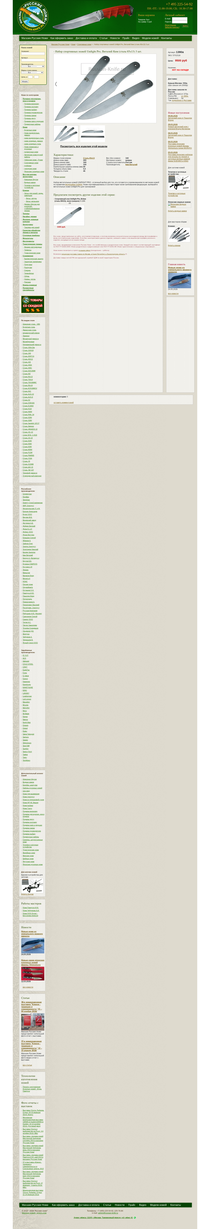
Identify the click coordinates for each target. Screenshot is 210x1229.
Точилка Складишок (30, 628)
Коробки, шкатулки (30, 785)
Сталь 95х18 (28, 385)
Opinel (25, 728)
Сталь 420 (27, 362)
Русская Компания (30, 611)
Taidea (25, 754)
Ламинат (26, 336)
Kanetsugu (27, 684)
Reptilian (26, 497)
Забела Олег (28, 543)
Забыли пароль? (172, 27)
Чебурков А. (27, 637)
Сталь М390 (27, 450)
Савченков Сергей (30, 616)
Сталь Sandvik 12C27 (31, 423)
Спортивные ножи (31, 163)
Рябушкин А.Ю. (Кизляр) (32, 613)
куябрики (27, 166)
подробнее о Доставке (182, 100)
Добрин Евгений (29, 526)
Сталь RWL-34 (28, 415)
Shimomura (27, 743)
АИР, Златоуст (28, 506)
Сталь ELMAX (28, 406)
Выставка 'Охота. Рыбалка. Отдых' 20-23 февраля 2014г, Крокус (33, 1112)
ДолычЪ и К (27, 529)
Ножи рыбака (28, 805)
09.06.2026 (173, 116)
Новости (115, 38)
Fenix (25, 673)
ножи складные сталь (32, 144)
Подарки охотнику (31, 107)
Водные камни (30, 182)
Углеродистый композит (32, 476)
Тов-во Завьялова (30, 625)
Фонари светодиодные (33, 247)
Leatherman (27, 696)
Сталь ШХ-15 (28, 467)
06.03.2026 (173, 142)
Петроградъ (27, 599)
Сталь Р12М (27, 452)
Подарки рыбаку (30, 110)
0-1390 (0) (70, 201)
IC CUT (25, 655)
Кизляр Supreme (29, 552)
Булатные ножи (30, 130)
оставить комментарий (64, 403)
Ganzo (25, 679)
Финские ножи (28, 856)
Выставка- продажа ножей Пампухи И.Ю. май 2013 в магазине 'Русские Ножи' (33, 1157)
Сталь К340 (27, 441)
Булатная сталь (29, 327)
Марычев (26, 573)
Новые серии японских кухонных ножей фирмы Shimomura (32, 962)
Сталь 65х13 (28, 377)
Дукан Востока (28, 535)
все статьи (27, 1065)
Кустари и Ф (27, 567)
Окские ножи (28, 584)
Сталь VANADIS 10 (30, 429)
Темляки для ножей (31, 227)
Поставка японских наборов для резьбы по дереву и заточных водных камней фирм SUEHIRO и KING (180, 158)
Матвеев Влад (28, 576)
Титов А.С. (27, 622)
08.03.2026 (173, 133)
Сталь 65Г (27, 374)
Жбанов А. (27, 541)
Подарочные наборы (32, 124)
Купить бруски (27, 894)
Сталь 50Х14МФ (29, 371)
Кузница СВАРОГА (30, 564)
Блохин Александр (30, 511)
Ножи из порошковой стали (33, 800)
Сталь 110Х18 (28, 350)
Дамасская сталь (29, 330)
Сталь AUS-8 (28, 397)
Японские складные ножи (34, 171)
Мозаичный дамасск (31, 339)
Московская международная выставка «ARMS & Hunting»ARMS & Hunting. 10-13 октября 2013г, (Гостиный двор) (33, 1122)
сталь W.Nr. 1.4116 (30, 435)
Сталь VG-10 (28, 432)
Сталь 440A (27, 365)
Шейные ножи (28, 859)
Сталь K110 (27, 409)
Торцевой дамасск (30, 473)
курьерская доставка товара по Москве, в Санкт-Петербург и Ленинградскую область (93, 254)
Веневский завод (29, 520)
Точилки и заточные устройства (176, 194)
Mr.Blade (26, 714)
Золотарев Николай (30, 549)
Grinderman (27, 494)
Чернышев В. (28, 640)
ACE (24, 658)
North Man (27, 722)
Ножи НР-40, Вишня (30, 803)
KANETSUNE (28, 687)
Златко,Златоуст (29, 546)
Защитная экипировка (33, 262)
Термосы (27, 250)
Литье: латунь (31, 198)
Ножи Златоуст (29, 797)
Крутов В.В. (27, 561)
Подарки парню (30, 115)
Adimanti (26, 661)
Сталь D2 (26, 400)
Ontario (25, 725)
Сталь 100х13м (29, 347)
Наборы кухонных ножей (32, 788)
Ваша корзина (146, 15)
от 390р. (184, 96)
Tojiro (25, 757)
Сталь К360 (27, 444)
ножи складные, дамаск (33, 141)
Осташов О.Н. (28, 590)
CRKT (25, 667)
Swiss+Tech (27, 752)
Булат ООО (27, 514)
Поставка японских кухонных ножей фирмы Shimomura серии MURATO (180, 146)
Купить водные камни (177, 211)
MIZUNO (26, 708)
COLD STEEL (28, 664)
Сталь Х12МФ (28, 464)
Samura (26, 737)
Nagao (25, 717)
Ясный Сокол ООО (30, 643)
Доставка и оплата (86, 38)
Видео (135, 38)
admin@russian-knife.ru (108, 1213)
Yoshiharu (26, 760)
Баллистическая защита (33, 259)
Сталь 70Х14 (28, 379)
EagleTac (26, 670)
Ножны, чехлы (30, 279)
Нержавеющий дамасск (32, 344)
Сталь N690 (27, 412)
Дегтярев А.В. (28, 523)
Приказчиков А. (29, 602)
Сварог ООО (28, 619)
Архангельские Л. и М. (31, 508)
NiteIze (25, 719)
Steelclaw (26, 500)
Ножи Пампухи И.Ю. (31, 908)
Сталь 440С (27, 368)
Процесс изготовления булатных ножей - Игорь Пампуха (32, 1089)
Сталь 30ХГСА (28, 356)
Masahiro (26, 702)
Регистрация (170, 25)
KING (25, 690)
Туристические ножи (32, 253)
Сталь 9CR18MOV (30, 388)
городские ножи (30, 169)
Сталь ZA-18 (28, 438)
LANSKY (26, 693)
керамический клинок (31, 333)
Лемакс (26, 570)
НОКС (25, 581)
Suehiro (25, 749)
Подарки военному (31, 104)
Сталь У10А (27, 458)
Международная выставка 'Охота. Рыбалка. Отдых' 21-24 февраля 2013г (33, 1192)
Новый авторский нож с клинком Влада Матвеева (179, 128)
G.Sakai (26, 676)
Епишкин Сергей (29, 538)
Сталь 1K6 (27, 353)
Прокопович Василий (31, 605)
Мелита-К (26, 578)
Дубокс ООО (28, 532)
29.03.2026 (173, 124)
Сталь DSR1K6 (28, 403)
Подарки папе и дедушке (34, 121)
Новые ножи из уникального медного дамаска (32, 933)
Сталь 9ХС (27, 391)
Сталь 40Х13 (28, 359)
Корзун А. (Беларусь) (31, 558)
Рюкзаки (27, 282)
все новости (28, 987)
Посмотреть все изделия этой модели (83, 146)
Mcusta (25, 705)
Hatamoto (26, 682)
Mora (25, 711)
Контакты (166, 38)
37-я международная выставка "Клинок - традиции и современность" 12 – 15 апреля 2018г (31, 1046)
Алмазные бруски (31, 179)
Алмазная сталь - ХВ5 (31, 324)
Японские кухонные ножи (33, 864)
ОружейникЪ (28, 587)
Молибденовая (28, 342)
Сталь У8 (26, 461)
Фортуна (26, 634)
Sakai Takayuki (28, 734)
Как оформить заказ (61, 38)
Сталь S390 (27, 420)
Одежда (27, 270)
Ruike (25, 731)
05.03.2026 (173, 152)
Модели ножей (150, 38)
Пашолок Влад (28, 596)
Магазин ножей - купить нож (34, 1213)
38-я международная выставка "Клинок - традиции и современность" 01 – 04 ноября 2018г (31, 1006)
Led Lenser (27, 699)
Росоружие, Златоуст (31, 608)
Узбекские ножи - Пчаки (33, 160)
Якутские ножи (28, 861)
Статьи (103, 38)
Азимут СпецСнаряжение (33, 503)
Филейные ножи (29, 853)
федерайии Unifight (73, 184)
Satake (25, 740)
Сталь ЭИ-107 (28, 470)
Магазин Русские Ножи (35, 38)
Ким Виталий (28, 555)
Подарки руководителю (33, 112)
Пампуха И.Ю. (28, 593)
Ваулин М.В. (27, 517)
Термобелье (29, 273)
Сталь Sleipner (28, 426)
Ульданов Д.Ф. (28, 631)
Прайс (126, 38)
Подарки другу (30, 118)
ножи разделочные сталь (34, 138)
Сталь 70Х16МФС (30, 382)
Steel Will (26, 746)
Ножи (73, 44)
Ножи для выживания (31, 794)
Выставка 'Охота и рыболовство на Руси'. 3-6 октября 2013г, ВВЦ (33, 1131)
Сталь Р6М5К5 (28, 455)
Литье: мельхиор (32, 201)
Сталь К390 (27, 447)
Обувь (26, 276)
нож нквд (26, 791)
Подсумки (28, 264)
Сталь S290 (27, 417)
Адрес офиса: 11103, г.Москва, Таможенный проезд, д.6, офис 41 (103, 1218)
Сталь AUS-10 (28, 394)
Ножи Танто (27, 808)
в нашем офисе (84, 250)
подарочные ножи (31, 152)
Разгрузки (28, 267)
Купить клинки (174, 245)
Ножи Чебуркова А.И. (31, 910)
